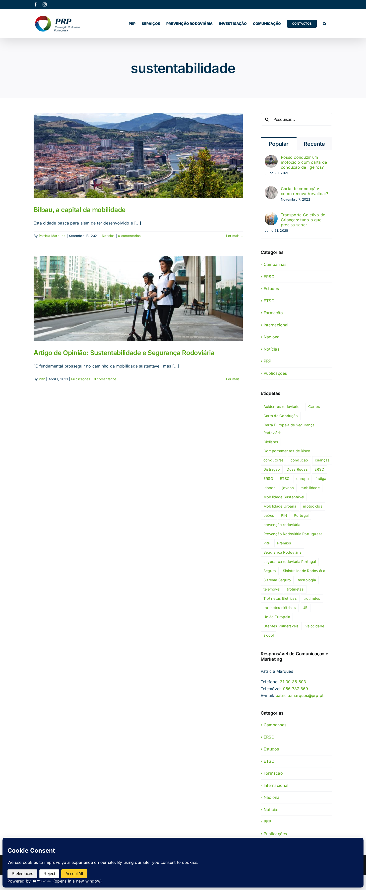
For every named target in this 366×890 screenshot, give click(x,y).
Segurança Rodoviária (282, 552)
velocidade (314, 626)
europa (302, 478)
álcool (268, 635)
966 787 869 (295, 688)
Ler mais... (234, 236)
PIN (284, 515)
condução (299, 460)
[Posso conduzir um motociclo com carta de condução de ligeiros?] (271, 157)
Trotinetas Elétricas (280, 598)
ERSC (269, 276)
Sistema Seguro (277, 580)
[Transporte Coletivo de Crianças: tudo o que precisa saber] (271, 215)
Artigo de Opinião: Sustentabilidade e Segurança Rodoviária (124, 353)
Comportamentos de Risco (286, 451)
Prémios (284, 543)
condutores (273, 460)
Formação (273, 312)
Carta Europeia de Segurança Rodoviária (288, 429)
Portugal (301, 515)
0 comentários (129, 236)
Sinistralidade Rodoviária (304, 571)
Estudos (271, 288)
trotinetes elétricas (279, 607)
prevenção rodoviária (281, 524)
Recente (314, 144)
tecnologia (307, 580)
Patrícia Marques (52, 236)
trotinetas (295, 589)
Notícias (108, 236)
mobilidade (310, 488)
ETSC (269, 300)
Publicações (80, 379)
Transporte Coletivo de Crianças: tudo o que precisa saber (303, 219)
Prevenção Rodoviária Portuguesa (292, 534)
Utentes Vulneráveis (281, 626)
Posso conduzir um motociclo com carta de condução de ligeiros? (304, 162)
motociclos (312, 506)
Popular (279, 144)
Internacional (276, 324)
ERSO (268, 478)
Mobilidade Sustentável (283, 497)
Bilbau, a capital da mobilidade (79, 210)
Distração (271, 469)
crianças (322, 460)
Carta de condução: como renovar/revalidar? (304, 191)
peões (268, 515)
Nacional (272, 336)
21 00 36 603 (293, 681)
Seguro (269, 571)
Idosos (269, 488)
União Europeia (276, 617)
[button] (324, 23)
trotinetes (312, 598)
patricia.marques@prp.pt (300, 695)
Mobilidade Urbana (279, 506)
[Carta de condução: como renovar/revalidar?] (271, 189)
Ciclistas (270, 442)
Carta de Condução (280, 416)
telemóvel (271, 589)
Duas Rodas (297, 469)
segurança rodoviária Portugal (289, 561)
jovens (288, 488)
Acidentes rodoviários (282, 406)
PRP (42, 379)
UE (305, 607)
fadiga (320, 478)
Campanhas (275, 264)
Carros (314, 406)
